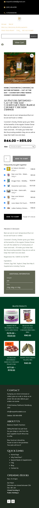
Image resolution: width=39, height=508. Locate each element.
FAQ (18, 31)
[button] (32, 56)
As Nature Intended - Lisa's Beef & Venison (18, 168)
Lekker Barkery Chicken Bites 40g (19, 208)
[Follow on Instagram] (13, 501)
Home (3, 24)
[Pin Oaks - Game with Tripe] (8, 191)
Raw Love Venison (17, 196)
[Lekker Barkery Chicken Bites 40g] (8, 208)
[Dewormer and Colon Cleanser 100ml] (8, 186)
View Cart (19, 42)
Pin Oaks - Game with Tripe (18, 190)
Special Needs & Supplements (14, 28)
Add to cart (21, 159)
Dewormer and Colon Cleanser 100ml (18, 186)
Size (5, 147)
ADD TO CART (12, 217)
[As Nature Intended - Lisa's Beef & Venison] (8, 169)
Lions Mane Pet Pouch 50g (19, 203)
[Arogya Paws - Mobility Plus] (8, 181)
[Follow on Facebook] (9, 501)
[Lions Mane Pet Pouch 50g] (8, 203)
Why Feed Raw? (7, 31)
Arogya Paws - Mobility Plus (19, 181)
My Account (27, 31)
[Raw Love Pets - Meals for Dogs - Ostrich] (8, 175)
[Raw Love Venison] (8, 197)
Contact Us (14, 468)
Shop (11, 24)
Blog (12, 465)
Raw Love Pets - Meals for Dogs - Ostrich (19, 174)
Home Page (15, 455)
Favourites (15, 88)
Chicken (26, 88)
